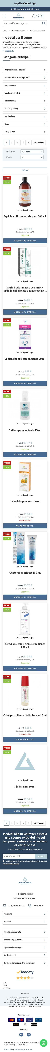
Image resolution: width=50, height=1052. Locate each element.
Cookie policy (18, 1049)
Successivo (39, 142)
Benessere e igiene (19, 30)
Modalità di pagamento (13, 940)
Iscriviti (41, 856)
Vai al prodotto (25, 526)
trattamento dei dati (11, 863)
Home (5, 30)
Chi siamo (8, 914)
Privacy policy (8, 1049)
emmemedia (28, 1049)
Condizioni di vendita (12, 932)
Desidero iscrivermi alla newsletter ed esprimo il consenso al (25, 862)
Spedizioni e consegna (13, 947)
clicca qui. (38, 1006)
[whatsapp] (43, 1043)
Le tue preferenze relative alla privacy (19, 963)
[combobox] (25, 23)
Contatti (7, 922)
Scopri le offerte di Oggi (25, 3)
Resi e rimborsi (10, 955)
